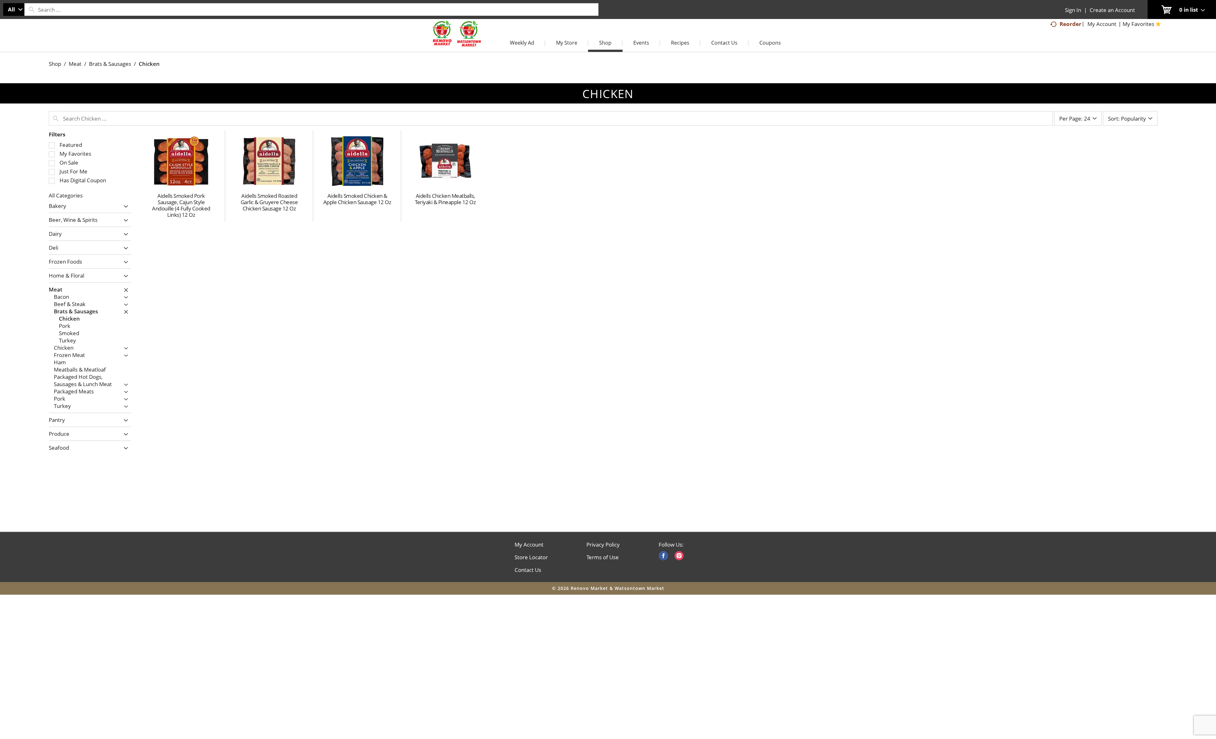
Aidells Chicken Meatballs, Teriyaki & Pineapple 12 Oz (445, 199)
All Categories (66, 195)
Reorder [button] (1070, 24)
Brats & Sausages (110, 63)
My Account (529, 545)
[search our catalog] (31, 9)
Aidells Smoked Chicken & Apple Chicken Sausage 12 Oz (357, 199)
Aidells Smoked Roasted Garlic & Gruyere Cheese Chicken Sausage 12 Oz (269, 202)
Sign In (1073, 10)
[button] (124, 206)
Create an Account (1112, 10)
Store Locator (531, 557)
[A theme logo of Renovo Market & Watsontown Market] (456, 40)
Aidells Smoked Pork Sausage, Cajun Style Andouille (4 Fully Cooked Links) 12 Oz (181, 205)
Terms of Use (602, 557)
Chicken (149, 63)
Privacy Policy (603, 545)
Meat (75, 63)
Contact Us (528, 570)
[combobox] (13, 9)
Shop (55, 63)
